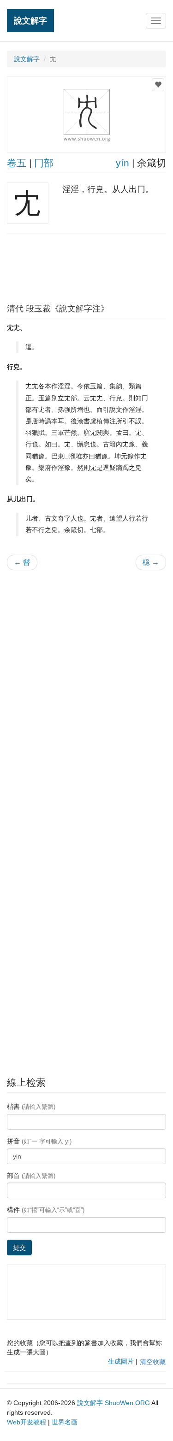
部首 (31, 1175)
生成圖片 (121, 1361)
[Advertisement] (87, 266)
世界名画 (65, 1422)
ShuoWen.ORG (127, 1402)
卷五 (16, 163)
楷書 (31, 1106)
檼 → (151, 562)
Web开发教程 (26, 1422)
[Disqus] (86, 695)
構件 (45, 1209)
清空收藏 (153, 1361)
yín (122, 163)
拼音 (39, 1141)
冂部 (44, 163)
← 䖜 (22, 562)
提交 (19, 1247)
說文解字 (30, 20)
